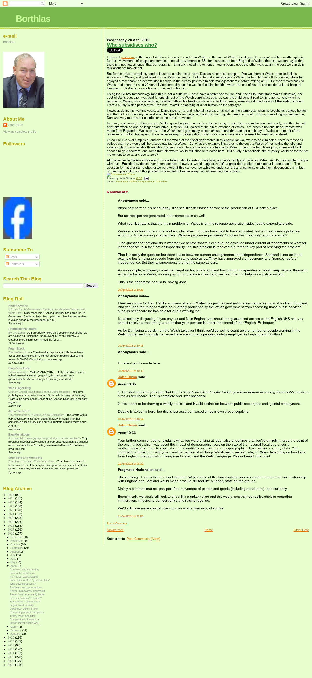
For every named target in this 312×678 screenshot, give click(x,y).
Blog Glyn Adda (19, 368)
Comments (16, 264)
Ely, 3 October (17, 332)
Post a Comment (117, 523)
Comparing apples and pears (27, 612)
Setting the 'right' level (22, 573)
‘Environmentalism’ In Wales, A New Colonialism (36, 414)
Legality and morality (22, 605)
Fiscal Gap (122, 181)
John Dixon (127, 377)
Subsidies (161, 181)
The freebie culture (19, 352)
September (17, 547)
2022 (11, 510)
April (13, 565)
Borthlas (33, 18)
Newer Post (115, 530)
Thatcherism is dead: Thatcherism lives (32, 461)
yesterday (128, 57)
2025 (11, 498)
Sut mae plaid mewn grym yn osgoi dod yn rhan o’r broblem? (44, 438)
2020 (11, 517)
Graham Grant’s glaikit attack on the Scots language (39, 391)
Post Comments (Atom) (143, 539)
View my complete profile (19, 131)
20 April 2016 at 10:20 (130, 289)
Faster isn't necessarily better (27, 594)
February (16, 630)
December (17, 537)
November (17, 540)
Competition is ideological (24, 619)
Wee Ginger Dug (19, 388)
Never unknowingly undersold (27, 590)
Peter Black (16, 348)
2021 (11, 514)
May (13, 562)
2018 (11, 525)
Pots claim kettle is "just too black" (30, 580)
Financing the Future (22, 328)
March (14, 626)
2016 (11, 533)
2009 (11, 660)
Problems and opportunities (26, 587)
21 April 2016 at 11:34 (130, 516)
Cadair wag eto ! (18, 372)
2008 (11, 664)
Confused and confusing (24, 569)
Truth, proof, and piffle (23, 615)
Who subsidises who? (132, 45)
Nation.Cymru (18, 305)
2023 (11, 506)
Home (209, 530)
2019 (11, 521)
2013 (11, 645)
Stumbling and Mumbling (25, 457)
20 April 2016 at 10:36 (130, 345)
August (15, 551)
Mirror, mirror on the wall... (25, 622)
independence (146, 181)
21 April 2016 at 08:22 (130, 463)
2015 (11, 637)
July (13, 555)
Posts (13, 257)
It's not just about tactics (24, 576)
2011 (11, 653)
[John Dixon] (17, 237)
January (15, 633)
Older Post (301, 530)
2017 (11, 529)
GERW (133, 181)
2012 (11, 649)
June (13, 558)
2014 (11, 641)
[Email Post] (145, 178)
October (15, 544)
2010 (11, 657)
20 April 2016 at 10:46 (130, 370)
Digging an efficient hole (24, 608)
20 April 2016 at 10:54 (130, 419)
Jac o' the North (19, 411)
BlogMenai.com (19, 434)
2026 (11, 494)
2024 (11, 502)
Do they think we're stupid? (26, 598)
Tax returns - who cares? (25, 601)
